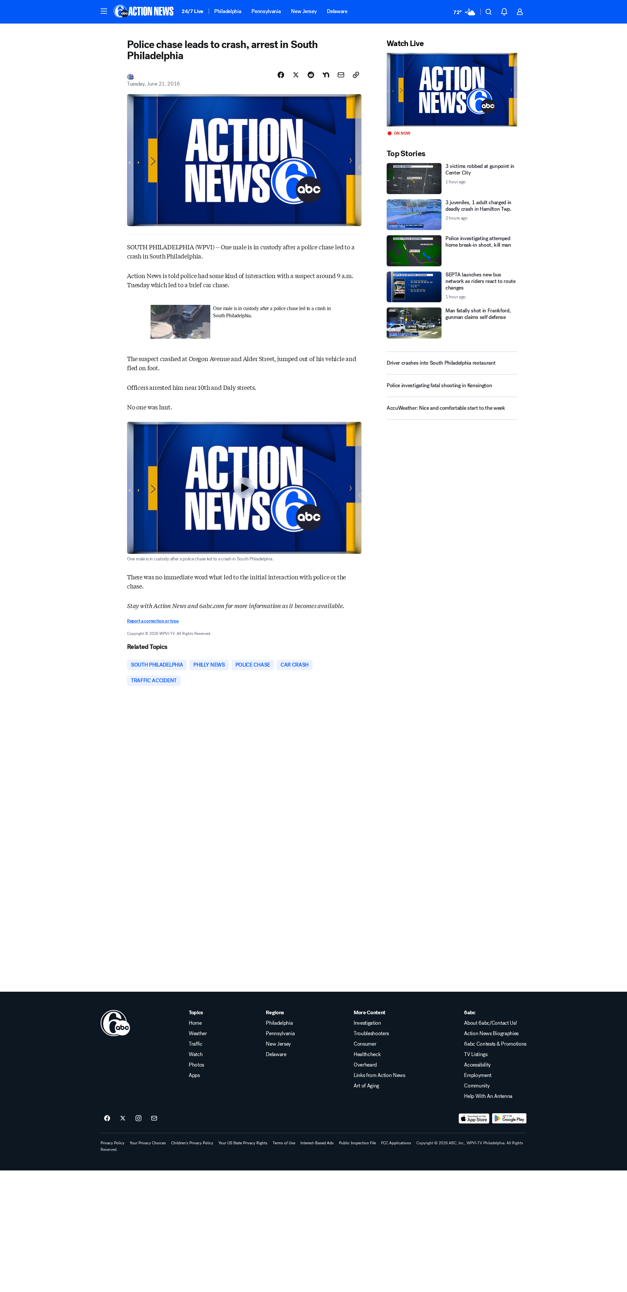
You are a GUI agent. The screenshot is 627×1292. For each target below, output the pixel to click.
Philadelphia (227, 11)
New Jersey (303, 11)
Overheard (365, 1065)
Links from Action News (379, 1075)
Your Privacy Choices (148, 1143)
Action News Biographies (491, 1033)
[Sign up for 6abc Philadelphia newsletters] (154, 1118)
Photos (196, 1065)
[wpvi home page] (115, 1023)
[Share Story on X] (295, 74)
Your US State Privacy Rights (242, 1143)
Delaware (337, 11)
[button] (104, 11)
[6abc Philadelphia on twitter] (122, 1118)
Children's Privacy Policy (192, 1143)
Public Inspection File (357, 1143)
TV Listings (475, 1054)
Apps (194, 1075)
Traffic (195, 1044)
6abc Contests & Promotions (495, 1044)
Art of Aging (366, 1085)
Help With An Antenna (488, 1096)
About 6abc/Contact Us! (490, 1023)
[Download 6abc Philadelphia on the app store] (474, 1118)
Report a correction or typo (153, 621)
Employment (477, 1075)
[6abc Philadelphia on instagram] (138, 1118)
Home (195, 1023)
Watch (195, 1054)
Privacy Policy (112, 1143)
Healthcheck (367, 1054)
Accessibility (477, 1065)
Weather (198, 1033)
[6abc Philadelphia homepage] (144, 12)
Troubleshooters (371, 1033)
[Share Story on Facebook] (280, 74)
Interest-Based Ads (317, 1143)
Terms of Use (284, 1143)
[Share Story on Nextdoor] (325, 74)
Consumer (365, 1044)
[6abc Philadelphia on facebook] (107, 1118)
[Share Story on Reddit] (310, 74)
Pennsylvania (266, 11)
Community (477, 1085)
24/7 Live (192, 11)
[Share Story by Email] (340, 74)
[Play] (452, 89)
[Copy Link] (356, 74)
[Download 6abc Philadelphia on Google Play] (509, 1118)
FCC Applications (396, 1143)
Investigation (367, 1023)
